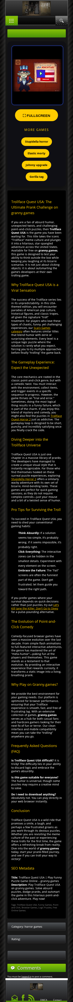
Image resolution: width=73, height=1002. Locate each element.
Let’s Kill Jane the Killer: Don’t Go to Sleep (35, 606)
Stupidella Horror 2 (23, 479)
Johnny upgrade (36, 165)
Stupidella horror (36, 141)
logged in (26, 976)
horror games (33, 926)
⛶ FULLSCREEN (36, 116)
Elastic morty (36, 153)
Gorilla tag (37, 177)
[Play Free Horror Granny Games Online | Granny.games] (36, 985)
